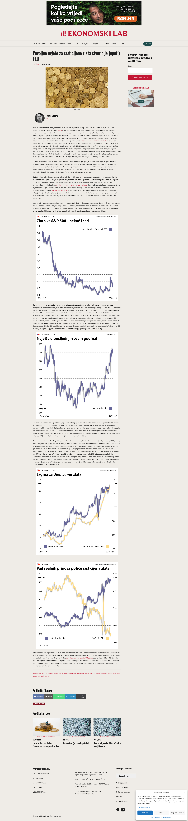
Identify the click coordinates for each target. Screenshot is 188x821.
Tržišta (44, 44)
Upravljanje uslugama (144, 807)
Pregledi (95, 44)
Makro (35, 44)
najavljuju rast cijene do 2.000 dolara (79, 658)
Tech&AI (70, 44)
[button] (184, 792)
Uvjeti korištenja (122, 787)
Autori (114, 44)
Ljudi (76, 44)
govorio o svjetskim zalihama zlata (94, 141)
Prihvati (145, 813)
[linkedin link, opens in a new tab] (123, 809)
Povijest (85, 44)
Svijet (61, 44)
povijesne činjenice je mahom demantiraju (71, 185)
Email (130, 66)
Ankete (105, 44)
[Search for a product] (154, 43)
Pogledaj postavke (177, 813)
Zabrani (161, 813)
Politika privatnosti (165, 817)
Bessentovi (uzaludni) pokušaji (76, 743)
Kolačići (119, 797)
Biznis (52, 44)
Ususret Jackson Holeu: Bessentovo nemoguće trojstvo (46, 744)
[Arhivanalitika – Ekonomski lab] (94, 33)
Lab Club (148, 43)
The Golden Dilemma (59, 190)
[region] (94, 13)
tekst (60, 130)
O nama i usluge (122, 801)
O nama (121, 44)
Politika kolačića (155, 817)
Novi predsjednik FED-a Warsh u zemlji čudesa (107, 744)
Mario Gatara (52, 115)
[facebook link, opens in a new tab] (117, 809)
